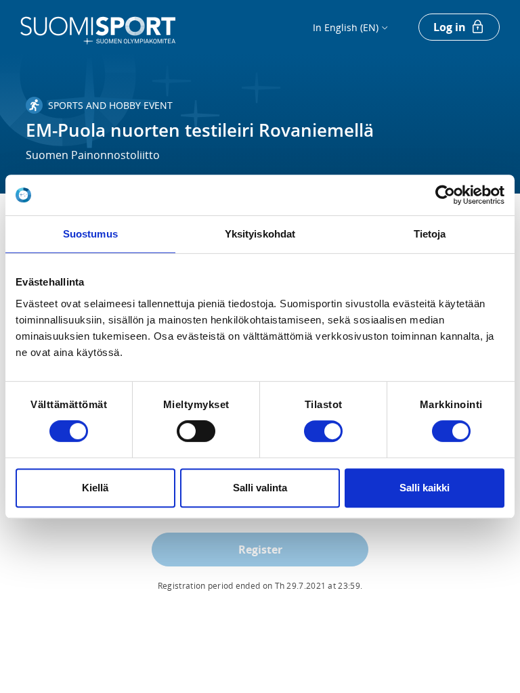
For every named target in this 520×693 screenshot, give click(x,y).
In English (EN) (345, 27)
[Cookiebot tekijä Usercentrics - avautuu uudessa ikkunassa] (445, 195)
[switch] (196, 431)
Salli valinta (260, 487)
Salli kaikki (424, 487)
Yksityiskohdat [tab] (260, 234)
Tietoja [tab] (430, 234)
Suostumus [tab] (90, 234)
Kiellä (95, 487)
